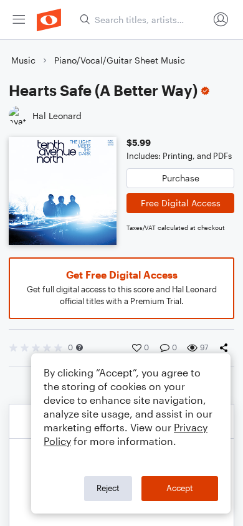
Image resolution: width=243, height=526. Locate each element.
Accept (179, 488)
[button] (79, 347)
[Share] (226, 347)
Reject (108, 488)
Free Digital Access (181, 203)
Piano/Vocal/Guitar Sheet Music (119, 60)
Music (23, 60)
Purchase (180, 178)
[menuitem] (18, 19)
